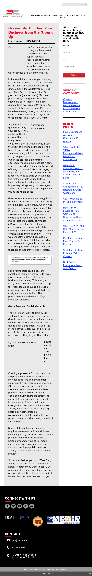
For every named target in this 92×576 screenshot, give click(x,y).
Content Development (70, 101)
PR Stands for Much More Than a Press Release (73, 241)
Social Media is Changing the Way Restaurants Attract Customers (73, 188)
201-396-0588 (18, 547)
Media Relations (71, 105)
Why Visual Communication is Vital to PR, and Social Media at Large (73, 171)
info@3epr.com (19, 540)
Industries (51, 16)
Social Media (70, 111)
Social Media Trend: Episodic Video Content (74, 253)
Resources (72, 16)
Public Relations (71, 108)
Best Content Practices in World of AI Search (72, 265)
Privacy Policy (62, 569)
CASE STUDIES (61, 16)
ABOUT (34, 16)
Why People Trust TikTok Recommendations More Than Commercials (73, 153)
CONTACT (83, 16)
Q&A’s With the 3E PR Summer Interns (73, 200)
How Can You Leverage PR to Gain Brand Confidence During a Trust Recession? (73, 214)
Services (41, 16)
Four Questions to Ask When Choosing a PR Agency (72, 136)
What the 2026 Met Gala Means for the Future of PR (73, 229)
